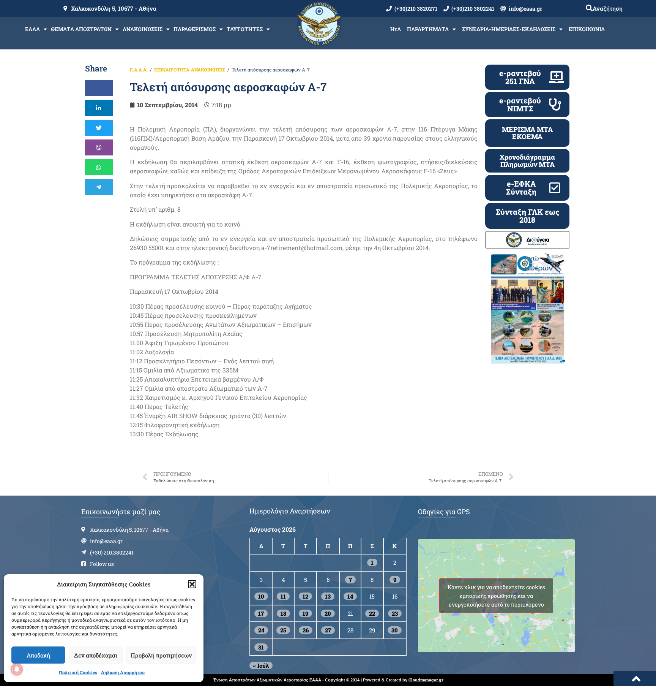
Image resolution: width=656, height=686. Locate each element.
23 (395, 613)
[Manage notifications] (17, 669)
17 (261, 613)
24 (261, 630)
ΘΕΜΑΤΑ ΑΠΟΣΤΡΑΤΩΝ (81, 29)
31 (261, 647)
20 (328, 613)
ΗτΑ (395, 29)
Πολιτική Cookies (78, 672)
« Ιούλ (261, 665)
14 (350, 596)
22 (372, 613)
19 (305, 613)
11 (283, 596)
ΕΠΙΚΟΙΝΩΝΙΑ (587, 29)
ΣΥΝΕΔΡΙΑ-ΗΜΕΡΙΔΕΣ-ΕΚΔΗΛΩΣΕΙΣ (508, 29)
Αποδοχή (38, 655)
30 (394, 630)
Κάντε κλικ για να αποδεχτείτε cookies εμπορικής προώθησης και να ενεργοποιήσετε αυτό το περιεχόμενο (496, 595)
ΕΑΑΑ (32, 29)
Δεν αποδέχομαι (95, 655)
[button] (192, 584)
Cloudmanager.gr (425, 680)
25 (283, 630)
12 (305, 596)
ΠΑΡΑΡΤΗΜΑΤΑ (428, 29)
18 (283, 613)
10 (261, 596)
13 (328, 596)
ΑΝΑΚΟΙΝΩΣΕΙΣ (142, 29)
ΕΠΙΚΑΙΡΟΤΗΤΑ (171, 70)
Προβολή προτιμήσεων (161, 655)
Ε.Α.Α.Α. (139, 70)
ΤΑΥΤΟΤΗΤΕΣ (245, 29)
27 (328, 630)
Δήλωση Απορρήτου (123, 672)
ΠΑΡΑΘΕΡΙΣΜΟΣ (194, 29)
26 (306, 630)
